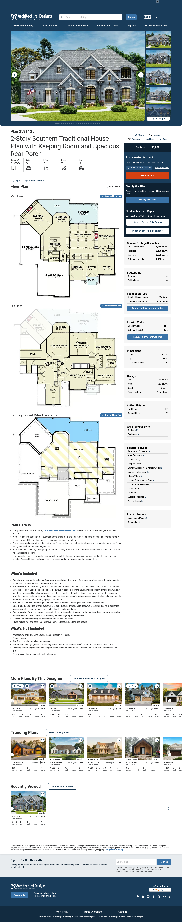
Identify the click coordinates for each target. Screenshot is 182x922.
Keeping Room (134, 463)
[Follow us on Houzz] (143, 896)
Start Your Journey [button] (23, 25)
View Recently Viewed (62, 786)
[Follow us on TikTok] (169, 896)
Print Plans (114, 186)
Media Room (133, 488)
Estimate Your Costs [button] (107, 25)
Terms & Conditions (93, 912)
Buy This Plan (147, 175)
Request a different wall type (147, 337)
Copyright (122, 912)
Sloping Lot (133, 522)
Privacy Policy (61, 912)
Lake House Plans (136, 518)
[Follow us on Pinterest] (137, 896)
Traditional (132, 434)
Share (141, 135)
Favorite (157, 135)
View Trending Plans (59, 732)
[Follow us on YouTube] (164, 896)
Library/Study (134, 476)
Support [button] (132, 25)
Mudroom (132, 492)
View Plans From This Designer (89, 678)
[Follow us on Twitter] (159, 896)
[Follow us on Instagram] (148, 896)
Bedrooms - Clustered (138, 451)
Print (165, 139)
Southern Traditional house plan (60, 530)
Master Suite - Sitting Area (140, 480)
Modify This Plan (147, 199)
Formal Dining (134, 459)
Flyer (18, 180)
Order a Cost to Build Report (147, 222)
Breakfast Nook (135, 455)
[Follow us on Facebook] (153, 896)
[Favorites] (156, 16)
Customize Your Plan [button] (77, 25)
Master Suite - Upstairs (138, 484)
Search (131, 17)
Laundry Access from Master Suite (144, 468)
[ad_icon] (31, 17)
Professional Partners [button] (156, 25)
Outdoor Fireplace (136, 497)
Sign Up (164, 862)
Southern (132, 430)
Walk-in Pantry (134, 501)
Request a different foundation (147, 308)
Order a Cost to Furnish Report (147, 231)
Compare (136, 139)
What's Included (36, 180)
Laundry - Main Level (137, 472)
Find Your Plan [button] (50, 25)
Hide (151, 139)
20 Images (160, 118)
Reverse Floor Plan (113, 196)
